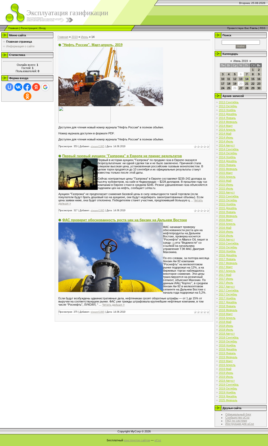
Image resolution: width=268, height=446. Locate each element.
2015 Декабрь (228, 208)
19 (234, 83)
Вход (42, 28)
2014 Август (227, 145)
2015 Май (225, 180)
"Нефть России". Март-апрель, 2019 (92, 45)
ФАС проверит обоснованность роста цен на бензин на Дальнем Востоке (124, 220)
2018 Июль (226, 329)
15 (252, 79)
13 (240, 79)
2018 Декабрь (228, 349)
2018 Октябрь (228, 341)
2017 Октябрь (228, 294)
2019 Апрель (227, 365)
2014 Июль (226, 141)
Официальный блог (238, 414)
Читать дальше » (113, 304)
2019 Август (227, 380)
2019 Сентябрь (229, 384)
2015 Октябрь (228, 200)
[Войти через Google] (45, 87)
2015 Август (227, 192)
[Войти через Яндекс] (36, 87)
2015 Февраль (228, 168)
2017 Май (225, 274)
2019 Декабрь (228, 396)
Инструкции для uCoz (239, 423)
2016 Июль (226, 235)
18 (228, 83)
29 (252, 88)
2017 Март (226, 266)
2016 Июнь (226, 231)
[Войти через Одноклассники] (27, 96)
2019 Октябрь (228, 388)
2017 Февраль (228, 263)
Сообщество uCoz (237, 417)
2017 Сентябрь (229, 290)
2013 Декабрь (228, 114)
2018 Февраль (228, 310)
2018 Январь (227, 306)
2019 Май (225, 368)
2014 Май (225, 133)
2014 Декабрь (228, 161)
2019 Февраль (228, 357)
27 (240, 88)
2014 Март (226, 125)
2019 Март (226, 361)
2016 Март (226, 219)
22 (252, 83)
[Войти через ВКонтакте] (18, 87)
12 (234, 79)
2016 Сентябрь (229, 243)
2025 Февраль (228, 400)
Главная (13, 28)
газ (174, 242)
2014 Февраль (228, 121)
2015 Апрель (227, 176)
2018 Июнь (226, 325)
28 (246, 88)
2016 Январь (227, 212)
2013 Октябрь (228, 106)
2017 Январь (227, 259)
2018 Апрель (227, 317)
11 (228, 79)
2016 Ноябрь (227, 251)
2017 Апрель (227, 270)
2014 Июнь (226, 137)
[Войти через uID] (9, 87)
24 (222, 88)
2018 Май (225, 321)
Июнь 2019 (240, 60)
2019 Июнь (226, 372)
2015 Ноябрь (227, 204)
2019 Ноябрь (227, 392)
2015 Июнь (226, 184)
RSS (262, 28)
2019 (74, 36)
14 (246, 79)
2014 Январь (227, 117)
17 (222, 83)
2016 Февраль (228, 216)
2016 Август (227, 239)
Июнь (84, 36)
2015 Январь (227, 165)
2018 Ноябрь (227, 345)
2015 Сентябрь (229, 196)
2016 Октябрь (228, 247)
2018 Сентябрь (229, 337)
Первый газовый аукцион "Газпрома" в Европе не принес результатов (122, 156)
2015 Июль (226, 188)
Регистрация (29, 28)
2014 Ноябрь (227, 157)
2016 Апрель (227, 223)
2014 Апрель (227, 129)
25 (228, 88)
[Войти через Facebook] (27, 87)
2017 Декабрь (228, 302)
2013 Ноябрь (227, 110)
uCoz (157, 440)
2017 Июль (226, 282)
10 (222, 79)
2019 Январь (227, 353)
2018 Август (227, 333)
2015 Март (226, 172)
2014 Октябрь (228, 153)
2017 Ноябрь (227, 298)
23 (258, 83)
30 (258, 88)
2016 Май (225, 227)
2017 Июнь (226, 278)
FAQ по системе (236, 420)
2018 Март (226, 314)
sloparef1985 (97, 146)
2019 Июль (226, 376)
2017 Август (227, 286)
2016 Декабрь (228, 255)
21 (246, 83)
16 (258, 79)
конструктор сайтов (137, 440)
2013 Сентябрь (229, 102)
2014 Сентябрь (229, 149)
